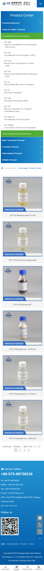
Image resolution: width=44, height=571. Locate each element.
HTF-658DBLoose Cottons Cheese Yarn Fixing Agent (20, 126)
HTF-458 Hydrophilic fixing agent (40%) (16, 99)
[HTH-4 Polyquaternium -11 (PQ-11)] (23, 373)
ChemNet (23, 544)
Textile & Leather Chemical (13, 29)
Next (25, 447)
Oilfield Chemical (9, 160)
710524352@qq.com (15, 493)
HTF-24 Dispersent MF (23, 305)
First (30, 447)
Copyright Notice (25, 561)
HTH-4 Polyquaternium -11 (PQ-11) (22, 394)
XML (34, 561)
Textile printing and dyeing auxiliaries (17, 134)
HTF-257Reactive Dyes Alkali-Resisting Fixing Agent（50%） (20, 73)
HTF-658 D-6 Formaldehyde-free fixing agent (17, 118)
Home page (23, 168)
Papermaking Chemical (12, 153)
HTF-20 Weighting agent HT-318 (22, 215)
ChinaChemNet (13, 544)
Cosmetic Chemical (10, 147)
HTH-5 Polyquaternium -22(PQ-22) (22, 438)
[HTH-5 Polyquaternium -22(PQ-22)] (23, 417)
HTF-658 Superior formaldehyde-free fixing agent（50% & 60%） (20, 44)
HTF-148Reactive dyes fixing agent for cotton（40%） (19, 63)
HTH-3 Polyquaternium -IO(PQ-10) (22, 349)
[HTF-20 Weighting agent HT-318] (23, 194)
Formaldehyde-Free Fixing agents (16, 36)
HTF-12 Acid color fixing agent (13, 91)
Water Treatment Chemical (13, 140)
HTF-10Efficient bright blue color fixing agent (19, 83)
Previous (17, 447)
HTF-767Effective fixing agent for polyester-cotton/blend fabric (18, 108)
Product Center (35, 168)
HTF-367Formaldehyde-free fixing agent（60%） (20, 54)
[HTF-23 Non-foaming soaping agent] (23, 239)
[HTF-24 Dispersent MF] (23, 283)
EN (40, 4)
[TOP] (40, 538)
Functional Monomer (11, 23)
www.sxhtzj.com (10, 506)
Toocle (31, 544)
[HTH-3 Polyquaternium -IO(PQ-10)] (23, 328)
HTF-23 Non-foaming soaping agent (23, 260)
